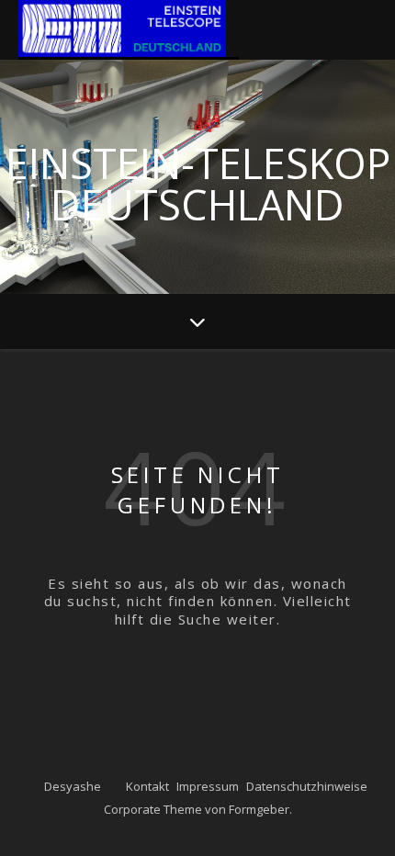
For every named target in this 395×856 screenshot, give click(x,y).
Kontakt (147, 786)
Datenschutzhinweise (306, 786)
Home (128, 30)
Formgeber (259, 809)
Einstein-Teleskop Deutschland (198, 180)
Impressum (207, 786)
